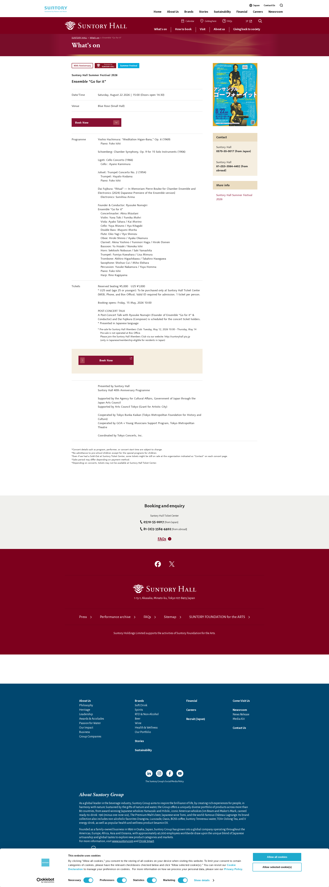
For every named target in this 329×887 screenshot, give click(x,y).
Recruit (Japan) (195, 719)
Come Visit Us (241, 700)
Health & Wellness (146, 727)
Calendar (190, 21)
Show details (202, 880)
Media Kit (239, 718)
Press (83, 617)
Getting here (210, 21)
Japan (256, 5)
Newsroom (276, 11)
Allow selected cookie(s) (277, 867)
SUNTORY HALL (79, 37)
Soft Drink (141, 705)
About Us (173, 11)
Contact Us (269, 5)
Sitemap (170, 617)
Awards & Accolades (91, 718)
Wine (138, 723)
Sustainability (222, 11)
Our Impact (86, 727)
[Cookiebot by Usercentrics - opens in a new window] (45, 880)
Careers (258, 11)
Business (84, 732)
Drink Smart (146, 841)
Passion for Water (90, 723)
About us (219, 29)
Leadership (86, 714)
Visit (202, 29)
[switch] (122, 880)
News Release (241, 714)
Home (157, 11)
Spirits (139, 709)
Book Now (81, 122)
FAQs (229, 21)
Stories (203, 11)
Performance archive (115, 617)
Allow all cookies (277, 856)
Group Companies (90, 736)
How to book (183, 29)
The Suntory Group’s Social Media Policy (164, 781)
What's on (160, 29)
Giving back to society (246, 29)
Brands (188, 11)
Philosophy (86, 705)
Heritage (84, 709)
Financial (241, 11)
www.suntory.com (122, 841)
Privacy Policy (233, 869)
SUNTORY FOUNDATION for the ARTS (217, 617)
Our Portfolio (143, 732)
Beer (137, 718)
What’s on (86, 45)
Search (260, 21)
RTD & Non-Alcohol (147, 714)
